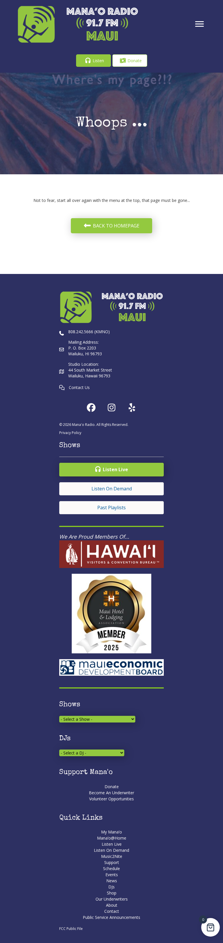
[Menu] (199, 24)
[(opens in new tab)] (111, 553)
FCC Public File (71, 928)
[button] (93, 60)
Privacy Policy (70, 432)
